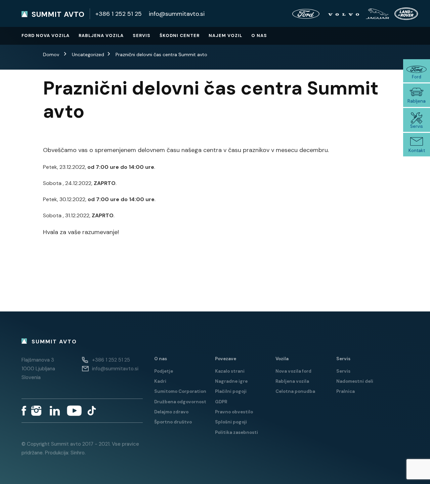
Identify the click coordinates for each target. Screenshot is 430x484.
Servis (141, 35)
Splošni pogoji (231, 422)
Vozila (282, 359)
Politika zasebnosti (236, 432)
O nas (259, 35)
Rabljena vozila (101, 35)
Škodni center (180, 35)
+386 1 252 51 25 (118, 14)
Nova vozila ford (293, 371)
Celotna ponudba (295, 391)
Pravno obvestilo (234, 412)
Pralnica (345, 391)
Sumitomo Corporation (180, 391)
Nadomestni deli (354, 381)
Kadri (160, 381)
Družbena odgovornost (180, 402)
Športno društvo (173, 422)
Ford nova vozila (46, 35)
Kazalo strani (230, 371)
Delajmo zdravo (171, 412)
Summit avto (58, 14)
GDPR (221, 402)
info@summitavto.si (177, 14)
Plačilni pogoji (231, 391)
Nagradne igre (231, 381)
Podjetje (163, 371)
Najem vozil (225, 35)
